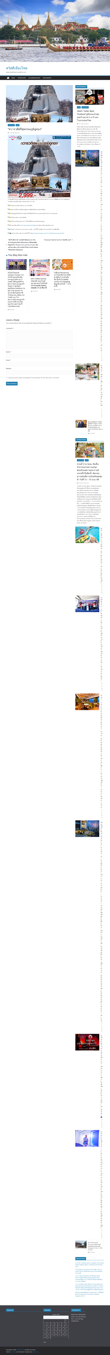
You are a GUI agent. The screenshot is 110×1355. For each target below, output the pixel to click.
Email (8, 360)
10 (48, 1327)
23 (45, 1334)
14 (63, 1327)
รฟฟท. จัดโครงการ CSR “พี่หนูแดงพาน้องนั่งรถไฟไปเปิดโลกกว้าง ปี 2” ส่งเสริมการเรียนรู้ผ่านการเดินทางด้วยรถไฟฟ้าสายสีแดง (102, 639)
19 (56, 1331)
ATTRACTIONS (22, 78)
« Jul (44, 1342)
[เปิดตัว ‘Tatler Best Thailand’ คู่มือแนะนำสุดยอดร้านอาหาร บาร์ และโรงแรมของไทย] (89, 97)
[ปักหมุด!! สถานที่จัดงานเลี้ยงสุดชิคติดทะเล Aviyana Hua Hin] (87, 391)
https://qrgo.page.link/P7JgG (28, 225)
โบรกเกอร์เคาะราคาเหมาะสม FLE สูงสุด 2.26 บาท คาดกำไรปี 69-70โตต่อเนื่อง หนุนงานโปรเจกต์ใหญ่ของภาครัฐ (88, 1271)
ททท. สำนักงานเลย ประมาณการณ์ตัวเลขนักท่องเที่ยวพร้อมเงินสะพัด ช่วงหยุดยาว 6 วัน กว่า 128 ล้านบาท (95, 1246)
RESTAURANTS (47, 78)
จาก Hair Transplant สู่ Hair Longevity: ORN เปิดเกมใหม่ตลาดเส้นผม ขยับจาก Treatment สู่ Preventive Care (89, 1264)
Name (8, 352)
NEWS (13, 78)
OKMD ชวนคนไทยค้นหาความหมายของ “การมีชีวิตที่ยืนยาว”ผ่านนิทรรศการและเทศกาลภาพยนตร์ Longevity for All (89, 1294)
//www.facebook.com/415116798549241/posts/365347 (49, 233)
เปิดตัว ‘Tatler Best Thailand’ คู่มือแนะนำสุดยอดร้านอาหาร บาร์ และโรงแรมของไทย (88, 116)
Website (8, 368)
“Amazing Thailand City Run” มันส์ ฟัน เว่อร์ (57, 240)
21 (63, 1331)
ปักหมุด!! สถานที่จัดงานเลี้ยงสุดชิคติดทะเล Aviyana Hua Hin (102, 386)
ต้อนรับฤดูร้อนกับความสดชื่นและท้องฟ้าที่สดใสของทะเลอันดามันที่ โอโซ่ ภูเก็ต (102, 555)
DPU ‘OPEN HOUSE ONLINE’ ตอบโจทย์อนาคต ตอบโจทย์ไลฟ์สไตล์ (39, 283)
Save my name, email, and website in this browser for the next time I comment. (33, 378)
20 (59, 1331)
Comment (10, 328)
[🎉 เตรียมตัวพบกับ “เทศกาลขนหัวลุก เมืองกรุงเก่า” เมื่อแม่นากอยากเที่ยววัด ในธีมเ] (87, 1081)
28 (63, 1334)
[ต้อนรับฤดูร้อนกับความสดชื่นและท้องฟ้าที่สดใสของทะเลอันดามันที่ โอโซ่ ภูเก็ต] (87, 560)
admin (18, 133)
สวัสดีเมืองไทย (16, 68)
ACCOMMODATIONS (34, 78)
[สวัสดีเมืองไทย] (8, 78)
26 (56, 1334)
